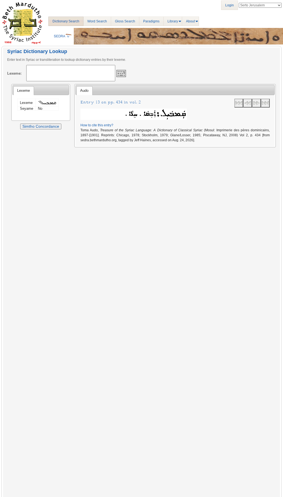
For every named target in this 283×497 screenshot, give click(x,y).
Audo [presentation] (84, 90)
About (190, 21)
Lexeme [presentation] (23, 90)
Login (229, 5)
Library (172, 21)
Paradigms (151, 21)
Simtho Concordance (40, 126)
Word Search (97, 21)
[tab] (23, 90)
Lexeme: (14, 73)
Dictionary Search (66, 21)
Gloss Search (125, 21)
